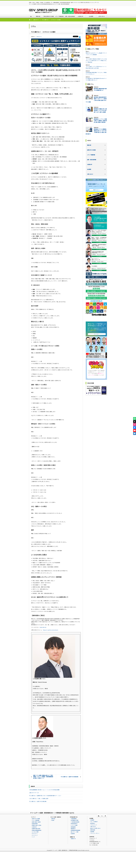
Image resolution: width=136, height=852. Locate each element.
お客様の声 (89, 164)
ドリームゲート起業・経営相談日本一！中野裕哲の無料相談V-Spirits (66, 850)
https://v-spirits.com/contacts (50, 630)
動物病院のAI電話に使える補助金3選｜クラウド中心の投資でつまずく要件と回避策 (100, 110)
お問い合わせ (90, 174)
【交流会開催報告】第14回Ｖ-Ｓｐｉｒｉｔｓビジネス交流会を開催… (44, 789)
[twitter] (102, 816)
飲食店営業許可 (74, 823)
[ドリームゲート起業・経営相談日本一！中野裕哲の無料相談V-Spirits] (43, 12)
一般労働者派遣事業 (75, 822)
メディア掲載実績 (91, 154)
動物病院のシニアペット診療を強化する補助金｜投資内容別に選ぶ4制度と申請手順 (100, 120)
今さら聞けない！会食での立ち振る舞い (70, 776)
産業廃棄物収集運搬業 (75, 830)
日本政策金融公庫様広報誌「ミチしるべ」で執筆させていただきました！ (96, 73)
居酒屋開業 (73, 827)
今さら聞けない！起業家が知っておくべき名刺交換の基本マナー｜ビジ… (45, 795)
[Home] (30, 19)
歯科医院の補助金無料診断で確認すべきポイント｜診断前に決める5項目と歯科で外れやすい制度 (96, 99)
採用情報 (92, 831)
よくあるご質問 (35, 832)
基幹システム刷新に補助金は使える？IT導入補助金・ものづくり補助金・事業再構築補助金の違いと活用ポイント (43, 777)
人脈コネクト (36, 19)
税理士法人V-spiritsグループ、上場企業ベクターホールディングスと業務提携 (96, 53)
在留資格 (73, 833)
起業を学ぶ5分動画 (91, 150)
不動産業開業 (73, 818)
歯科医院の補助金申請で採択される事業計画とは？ (100, 89)
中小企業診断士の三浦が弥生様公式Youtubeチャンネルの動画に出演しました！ (96, 79)
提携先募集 (92, 830)
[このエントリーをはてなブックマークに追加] (79, 36)
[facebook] (105, 816)
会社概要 (89, 169)
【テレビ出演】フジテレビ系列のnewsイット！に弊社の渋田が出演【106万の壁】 (96, 67)
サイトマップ (34, 835)
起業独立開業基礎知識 (36, 830)
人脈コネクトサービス (34, 792)
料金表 (52, 820)
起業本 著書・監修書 (36, 822)
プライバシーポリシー (95, 833)
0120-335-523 (43, 627)
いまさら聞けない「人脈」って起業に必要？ (39, 798)
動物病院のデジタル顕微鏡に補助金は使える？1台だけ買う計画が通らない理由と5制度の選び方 (96, 131)
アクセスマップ (93, 825)
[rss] (98, 816)
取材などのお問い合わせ (95, 828)
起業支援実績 (34, 823)
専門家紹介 (92, 823)
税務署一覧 (73, 838)
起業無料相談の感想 (36, 828)
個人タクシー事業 (74, 832)
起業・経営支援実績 (91, 159)
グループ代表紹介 (94, 821)
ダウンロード (34, 833)
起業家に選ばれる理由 (36, 825)
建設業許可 (73, 828)
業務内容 (89, 145)
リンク (33, 837)
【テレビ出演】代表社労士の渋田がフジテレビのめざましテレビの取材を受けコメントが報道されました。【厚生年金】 (96, 60)
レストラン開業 (74, 825)
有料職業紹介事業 (74, 820)
